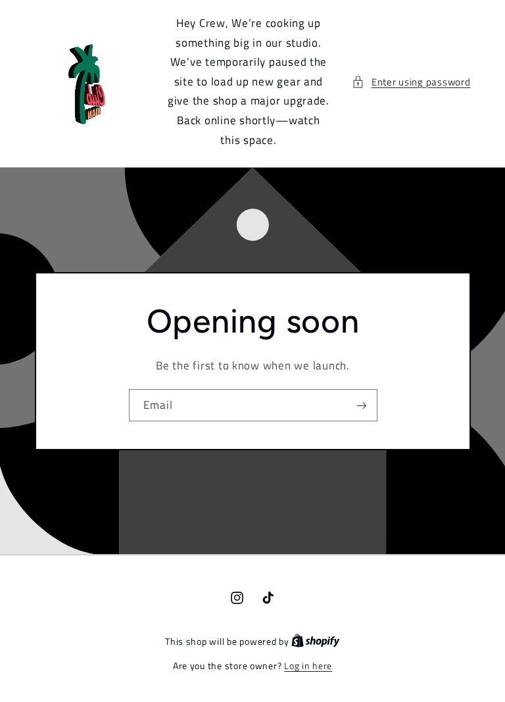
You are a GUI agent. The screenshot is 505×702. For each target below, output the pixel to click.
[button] (411, 82)
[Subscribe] (361, 405)
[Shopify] (315, 641)
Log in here (308, 665)
